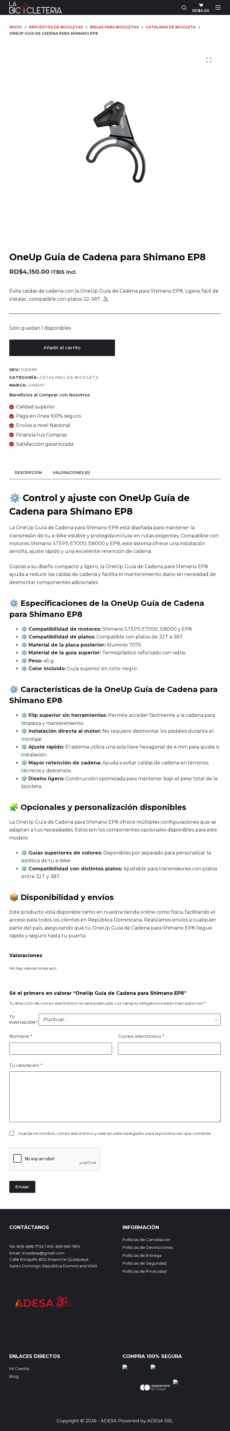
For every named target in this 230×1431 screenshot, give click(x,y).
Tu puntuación (23, 1020)
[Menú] (218, 7)
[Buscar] (184, 7)
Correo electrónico (141, 1036)
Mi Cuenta (19, 1368)
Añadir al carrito (62, 347)
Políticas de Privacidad (144, 1271)
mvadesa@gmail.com (43, 1253)
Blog (14, 1376)
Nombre (20, 1036)
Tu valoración (26, 1065)
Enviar (22, 1187)
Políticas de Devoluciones (147, 1247)
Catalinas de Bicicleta (69, 377)
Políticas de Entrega (141, 1255)
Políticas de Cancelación (146, 1239)
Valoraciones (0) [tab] (71, 472)
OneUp (36, 385)
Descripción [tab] (28, 472)
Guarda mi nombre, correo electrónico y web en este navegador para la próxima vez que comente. (115, 1133)
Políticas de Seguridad (144, 1263)
